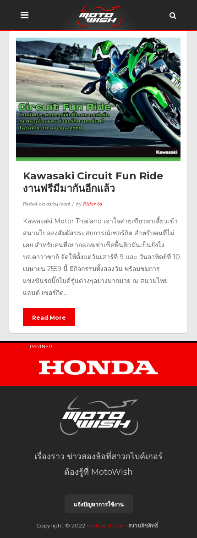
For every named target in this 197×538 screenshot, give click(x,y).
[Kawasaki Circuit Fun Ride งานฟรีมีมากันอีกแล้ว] (98, 99)
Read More (49, 317)
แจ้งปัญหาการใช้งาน (99, 504)
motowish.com (107, 525)
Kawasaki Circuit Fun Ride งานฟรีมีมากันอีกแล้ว (93, 182)
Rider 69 (92, 203)
